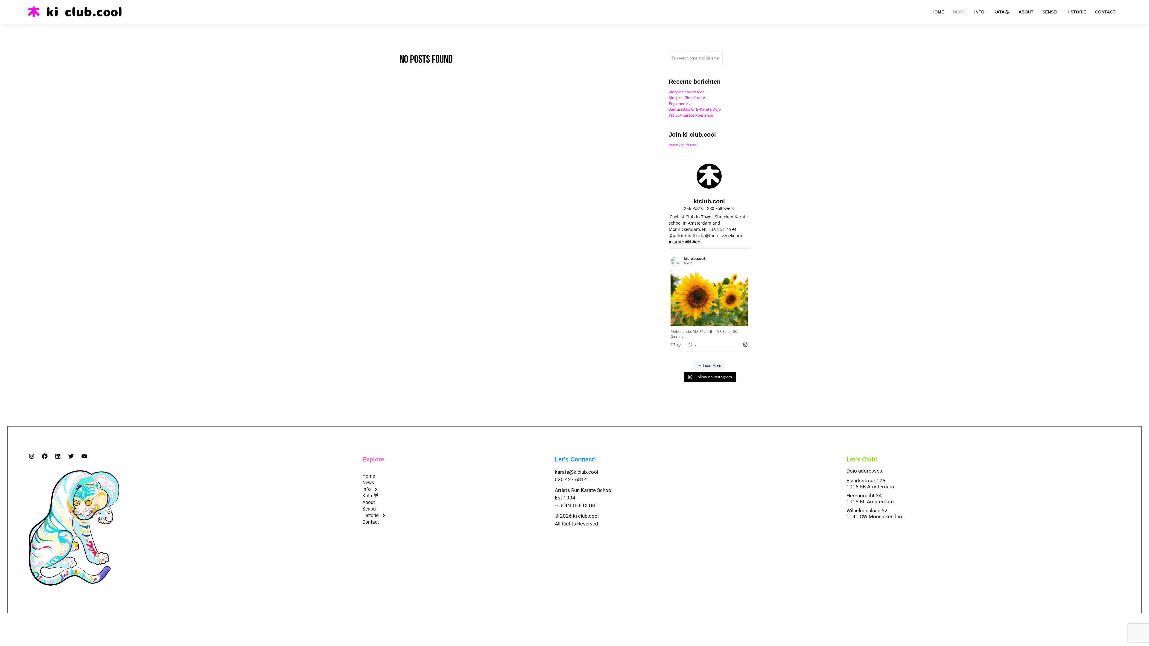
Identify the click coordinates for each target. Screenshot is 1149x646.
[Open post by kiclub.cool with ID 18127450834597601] (709, 298)
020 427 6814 (571, 479)
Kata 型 (370, 496)
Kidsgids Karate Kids (686, 92)
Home (368, 476)
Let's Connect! (575, 459)
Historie (370, 515)
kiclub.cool (701, 282)
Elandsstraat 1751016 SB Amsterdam (870, 484)
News (368, 482)
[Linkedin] (58, 456)
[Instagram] (31, 456)
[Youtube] (84, 456)
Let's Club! (861, 459)
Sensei (369, 509)
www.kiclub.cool (683, 144)
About (368, 502)
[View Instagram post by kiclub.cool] (741, 318)
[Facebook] (45, 456)
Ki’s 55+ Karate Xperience (691, 115)
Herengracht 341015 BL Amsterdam (870, 499)
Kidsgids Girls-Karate (687, 97)
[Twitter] (71, 456)
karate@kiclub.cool (576, 472)
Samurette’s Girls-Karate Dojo (695, 109)
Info (366, 489)
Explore (373, 459)
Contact (370, 522)
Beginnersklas (681, 103)
